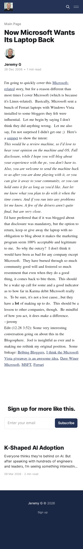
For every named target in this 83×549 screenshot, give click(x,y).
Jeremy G (12, 64)
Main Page (12, 24)
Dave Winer (69, 358)
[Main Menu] (76, 7)
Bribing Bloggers (31, 352)
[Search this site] (67, 6)
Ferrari (38, 364)
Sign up (43, 512)
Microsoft (11, 364)
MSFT (26, 364)
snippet (12, 137)
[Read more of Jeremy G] (10, 53)
